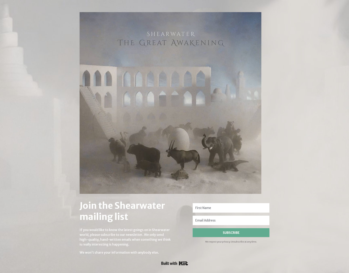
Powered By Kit (174, 263)
